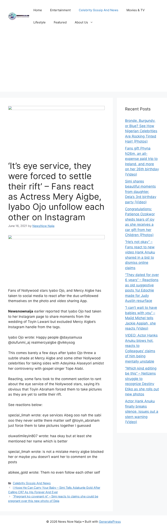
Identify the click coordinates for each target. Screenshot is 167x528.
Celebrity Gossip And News (98, 10)
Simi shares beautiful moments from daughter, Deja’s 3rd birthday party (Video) (140, 191)
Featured (60, 22)
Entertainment (60, 10)
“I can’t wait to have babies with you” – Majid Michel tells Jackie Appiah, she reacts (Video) (141, 318)
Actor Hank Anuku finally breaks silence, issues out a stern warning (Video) (141, 411)
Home (37, 10)
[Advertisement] (83, 63)
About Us (81, 22)
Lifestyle (39, 22)
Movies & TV (135, 10)
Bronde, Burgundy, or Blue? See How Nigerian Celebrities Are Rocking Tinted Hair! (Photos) (141, 131)
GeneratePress (110, 522)
